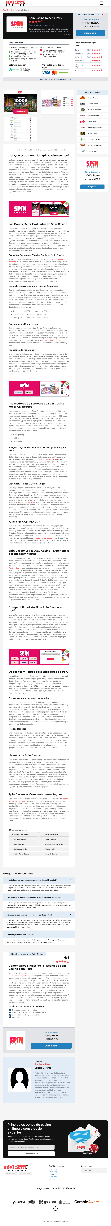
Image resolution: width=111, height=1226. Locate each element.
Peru (87, 1170)
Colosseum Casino (20, 849)
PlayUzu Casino (15, 568)
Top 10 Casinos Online (11, 10)
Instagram (26, 1173)
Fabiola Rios (42, 1064)
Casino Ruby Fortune (21, 834)
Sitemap (52, 1179)
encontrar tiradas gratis (50, 340)
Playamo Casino (50, 839)
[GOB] (47, 1204)
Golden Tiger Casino (95, 145)
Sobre (51, 1174)
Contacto (53, 1172)
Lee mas (63, 34)
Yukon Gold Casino (51, 834)
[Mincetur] (32, 1204)
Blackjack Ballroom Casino (54, 844)
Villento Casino (50, 849)
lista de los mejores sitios (21, 975)
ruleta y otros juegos (43, 538)
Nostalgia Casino (51, 854)
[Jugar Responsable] (65, 1204)
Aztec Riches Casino (21, 854)
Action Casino (19, 844)
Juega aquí (90, 33)
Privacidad (53, 1169)
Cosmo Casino (93, 151)
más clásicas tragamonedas (45, 459)
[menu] (101, 3)
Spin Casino (92, 122)
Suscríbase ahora (31, 1154)
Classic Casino (93, 98)
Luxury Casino (93, 104)
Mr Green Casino (20, 839)
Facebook (11, 1173)
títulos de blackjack (27, 502)
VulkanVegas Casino (95, 127)
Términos (53, 1177)
